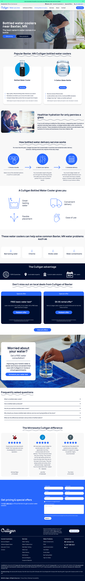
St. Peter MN (64, 567)
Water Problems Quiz (27, 544)
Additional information (49, 504)
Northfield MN (12, 567)
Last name (67, 486)
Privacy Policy (65, 515)
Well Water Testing (26, 547)
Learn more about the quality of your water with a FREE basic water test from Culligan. (42, 1)
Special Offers (68, 4)
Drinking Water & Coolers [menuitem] (41, 8)
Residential (4, 4)
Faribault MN (53, 565)
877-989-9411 (79, 4)
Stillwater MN (71, 567)
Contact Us (70, 542)
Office (9, 4)
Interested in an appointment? (52, 501)
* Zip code (67, 491)
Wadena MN (78, 567)
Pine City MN (27, 567)
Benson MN (24, 565)
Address (46, 491)
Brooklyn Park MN (31, 565)
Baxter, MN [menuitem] (49, 4)
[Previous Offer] (2, 1)
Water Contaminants (48, 541)
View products (23, 36)
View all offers (42, 330)
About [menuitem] (57, 8)
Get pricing (80, 8)
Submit (47, 518)
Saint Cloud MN (48, 567)
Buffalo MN (39, 565)
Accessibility (36, 578)
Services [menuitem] (51, 8)
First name (47, 486)
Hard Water (46, 549)
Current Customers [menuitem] (58, 4)
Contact (63, 8)
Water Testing (25, 541)
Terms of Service (73, 515)
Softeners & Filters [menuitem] (27, 8)
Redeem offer (21, 312)
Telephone (47, 496)
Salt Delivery (25, 555)
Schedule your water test (18, 374)
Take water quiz (74, 531)
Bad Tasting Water (47, 555)
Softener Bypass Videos (6, 544)
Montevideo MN (5, 567)
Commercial (14, 4)
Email (66, 496)
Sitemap (30, 578)
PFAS (44, 544)
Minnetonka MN (79, 565)
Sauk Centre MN (56, 567)
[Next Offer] (83, 1)
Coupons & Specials (27, 560)
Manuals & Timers (5, 547)
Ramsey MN (34, 567)
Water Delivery (25, 552)
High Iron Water (47, 557)
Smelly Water (46, 552)
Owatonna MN (20, 567)
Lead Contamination (48, 547)
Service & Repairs (5, 541)
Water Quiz (25, 549)
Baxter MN (18, 565)
